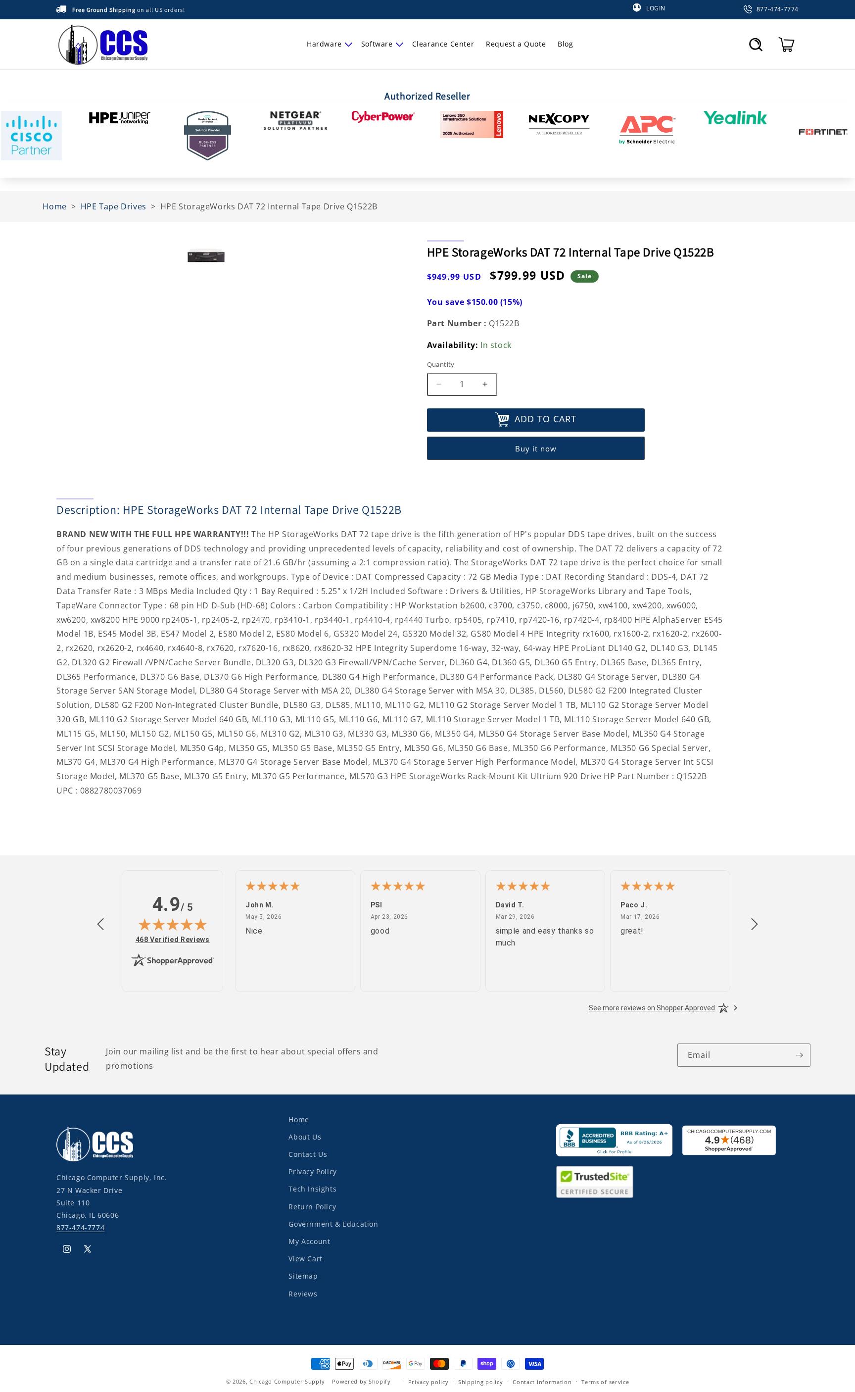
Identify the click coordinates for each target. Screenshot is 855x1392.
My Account (309, 1241)
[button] (328, 44)
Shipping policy (480, 1381)
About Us (304, 1137)
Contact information (542, 1381)
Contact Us (307, 1154)
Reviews (302, 1293)
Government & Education (333, 1224)
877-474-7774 (80, 1227)
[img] (172, 924)
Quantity (441, 364)
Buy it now (536, 448)
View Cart (305, 1258)
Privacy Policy (312, 1171)
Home (298, 1119)
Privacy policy (428, 1381)
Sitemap (303, 1276)
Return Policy (312, 1206)
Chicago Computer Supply (287, 1381)
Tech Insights (312, 1188)
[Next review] (754, 925)
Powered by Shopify (361, 1381)
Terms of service (605, 1381)
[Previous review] (100, 925)
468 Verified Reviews (173, 939)
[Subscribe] (799, 1055)
